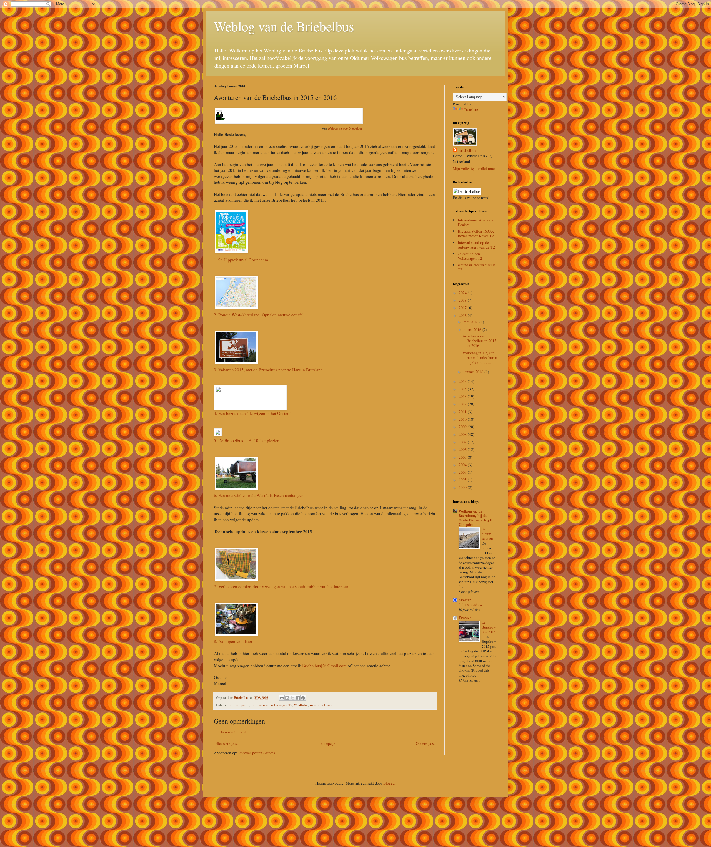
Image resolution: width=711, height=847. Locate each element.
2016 (463, 315)
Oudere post (425, 743)
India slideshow (471, 604)
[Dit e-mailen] (282, 698)
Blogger (389, 783)
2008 (463, 434)
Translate (471, 109)
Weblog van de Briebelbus (284, 26)
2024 (463, 292)
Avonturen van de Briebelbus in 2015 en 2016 (479, 340)
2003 (463, 472)
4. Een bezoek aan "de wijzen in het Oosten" (252, 413)
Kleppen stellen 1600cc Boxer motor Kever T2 (476, 233)
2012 (463, 404)
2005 (463, 457)
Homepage (327, 743)
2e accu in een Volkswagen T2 (470, 256)
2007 (463, 442)
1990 (463, 487)
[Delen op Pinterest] (303, 698)
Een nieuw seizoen (488, 533)
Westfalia (301, 705)
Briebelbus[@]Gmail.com (324, 665)
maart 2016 (473, 329)
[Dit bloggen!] (287, 698)
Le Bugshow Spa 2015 (489, 627)
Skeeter (465, 600)
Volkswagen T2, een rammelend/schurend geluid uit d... (479, 357)
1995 (463, 479)
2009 (463, 426)
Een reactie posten (235, 732)
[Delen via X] (292, 698)
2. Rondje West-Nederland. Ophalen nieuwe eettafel (259, 314)
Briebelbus (467, 150)
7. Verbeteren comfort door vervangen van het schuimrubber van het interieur (281, 586)
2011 (463, 411)
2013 (463, 396)
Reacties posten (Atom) (256, 752)
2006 (463, 449)
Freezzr (465, 618)
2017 (463, 307)
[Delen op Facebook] (298, 698)
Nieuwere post (226, 743)
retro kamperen (238, 705)
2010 (463, 419)
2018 (463, 300)
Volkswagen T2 (281, 705)
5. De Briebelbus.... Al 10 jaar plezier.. (247, 440)
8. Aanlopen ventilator (233, 641)
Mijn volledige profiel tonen (475, 168)
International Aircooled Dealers (476, 222)
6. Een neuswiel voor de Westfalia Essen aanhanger (258, 495)
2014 (463, 389)
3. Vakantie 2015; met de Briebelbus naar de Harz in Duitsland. (269, 369)
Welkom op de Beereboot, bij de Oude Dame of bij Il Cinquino (475, 517)
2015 (463, 381)
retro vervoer (260, 705)
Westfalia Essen (320, 705)
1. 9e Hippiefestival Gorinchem (241, 260)
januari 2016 (474, 371)
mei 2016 (471, 321)
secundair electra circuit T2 (476, 267)
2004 (463, 464)
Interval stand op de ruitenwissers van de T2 (476, 245)
